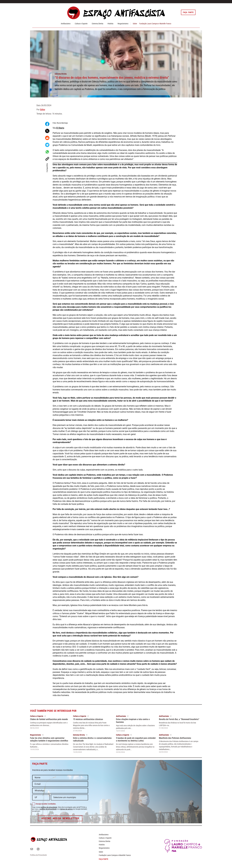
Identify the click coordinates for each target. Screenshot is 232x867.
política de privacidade (49, 807)
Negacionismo (123, 24)
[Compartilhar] (45, 716)
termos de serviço (66, 809)
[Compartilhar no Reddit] (47, 138)
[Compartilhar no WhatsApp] (47, 152)
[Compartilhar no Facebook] (47, 124)
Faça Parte (188, 12)
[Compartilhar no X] (47, 131)
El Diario (60, 128)
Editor (42, 109)
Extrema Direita (97, 24)
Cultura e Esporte (81, 24)
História (110, 24)
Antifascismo (65, 24)
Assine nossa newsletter (60, 818)
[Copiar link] (47, 159)
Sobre (135, 24)
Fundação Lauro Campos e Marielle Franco (155, 24)
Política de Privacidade (38, 855)
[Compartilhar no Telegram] (47, 145)
